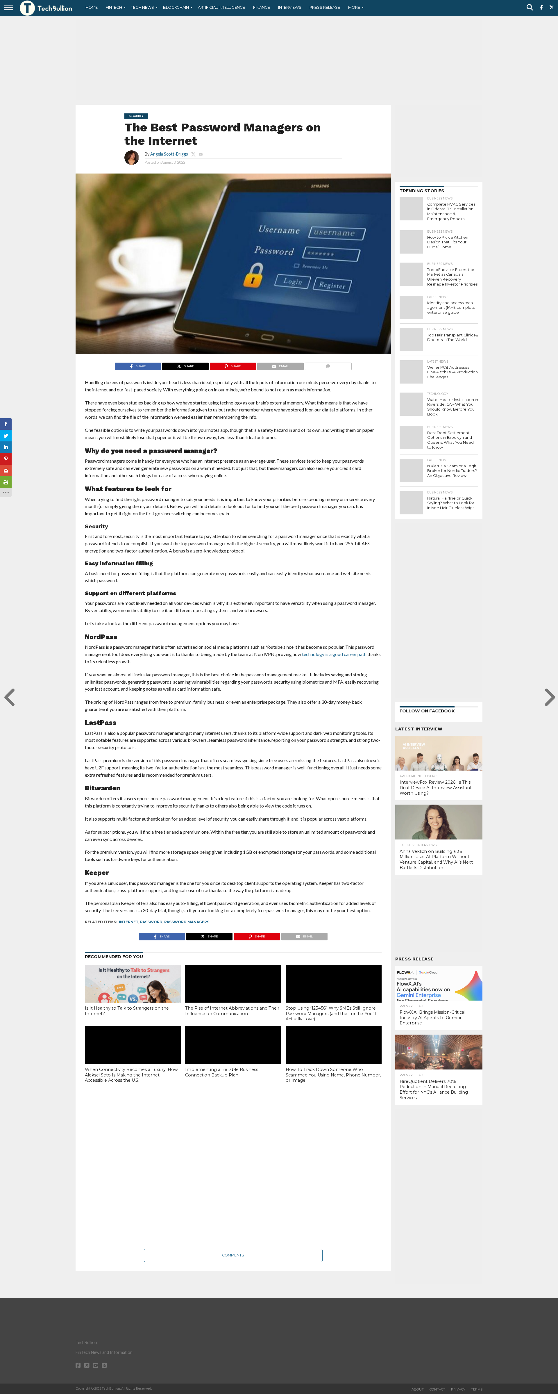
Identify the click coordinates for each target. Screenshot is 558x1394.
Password (151, 922)
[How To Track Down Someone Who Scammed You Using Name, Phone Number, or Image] (334, 1055)
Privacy (458, 1389)
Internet (128, 922)
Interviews (289, 7)
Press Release (325, 7)
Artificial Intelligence (221, 7)
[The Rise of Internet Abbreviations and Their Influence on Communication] (233, 993)
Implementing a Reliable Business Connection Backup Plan (221, 1072)
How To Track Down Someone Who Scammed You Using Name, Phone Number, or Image (333, 1075)
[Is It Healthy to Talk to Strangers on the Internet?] (133, 993)
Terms (476, 1389)
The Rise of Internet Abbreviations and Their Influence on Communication (232, 1011)
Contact (437, 1389)
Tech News (142, 7)
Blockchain (176, 7)
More (354, 7)
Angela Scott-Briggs (169, 153)
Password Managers (186, 922)
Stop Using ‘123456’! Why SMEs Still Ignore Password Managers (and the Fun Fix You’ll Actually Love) (331, 1014)
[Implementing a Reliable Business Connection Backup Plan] (233, 1055)
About (418, 1389)
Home (91, 7)
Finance (261, 7)
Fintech (114, 7)
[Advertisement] (279, 59)
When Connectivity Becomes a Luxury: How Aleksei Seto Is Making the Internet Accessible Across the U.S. (131, 1075)
